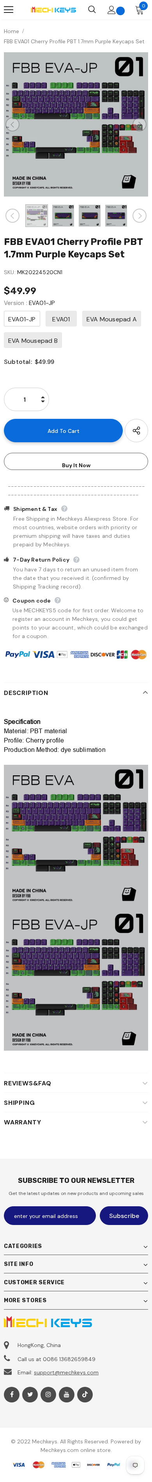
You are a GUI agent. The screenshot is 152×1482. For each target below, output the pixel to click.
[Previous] (12, 124)
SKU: (10, 272)
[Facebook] (11, 1394)
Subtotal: (18, 362)
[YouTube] (66, 1394)
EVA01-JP (22, 319)
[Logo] (53, 9)
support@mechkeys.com (66, 1372)
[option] (76, 124)
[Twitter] (30, 1394)
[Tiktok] (85, 1394)
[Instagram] (48, 1394)
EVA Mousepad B (33, 341)
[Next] (140, 124)
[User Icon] (112, 10)
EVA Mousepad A (112, 319)
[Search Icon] (92, 10)
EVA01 (61, 319)
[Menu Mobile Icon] (8, 9)
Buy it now (76, 465)
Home (11, 31)
